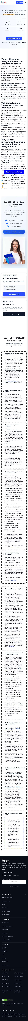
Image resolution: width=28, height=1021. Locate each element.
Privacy (15, 1016)
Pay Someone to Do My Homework (7, 991)
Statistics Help (18, 986)
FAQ (3, 954)
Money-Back (10, 1016)
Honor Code (5, 933)
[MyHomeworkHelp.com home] (5, 860)
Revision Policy (5, 929)
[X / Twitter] (10, 1010)
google (17, 786)
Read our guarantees (14, 886)
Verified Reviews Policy (7, 936)
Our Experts (4, 961)
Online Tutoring (5, 976)
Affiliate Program (6, 914)
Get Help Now (20, 2)
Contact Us (4, 951)
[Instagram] (14, 1010)
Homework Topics (6, 911)
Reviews (4, 958)
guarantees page (16, 546)
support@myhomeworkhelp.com (11, 875)
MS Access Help (6, 986)
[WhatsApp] (3, 1010)
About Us (4, 948)
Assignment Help (6, 901)
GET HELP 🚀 (14, 881)
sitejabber (11, 787)
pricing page (11, 646)
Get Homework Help (13, 38)
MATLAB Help (5, 980)
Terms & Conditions (6, 939)
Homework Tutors (19, 976)
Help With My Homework (18, 991)
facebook (7, 787)
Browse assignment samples (13, 314)
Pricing (3, 904)
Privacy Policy (13, 580)
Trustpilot (20, 787)
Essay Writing (5, 973)
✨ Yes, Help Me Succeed (14, 232)
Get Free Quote (13, 294)
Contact (24, 1016)
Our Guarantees (5, 922)
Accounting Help (6, 983)
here (19, 789)
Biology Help (18, 983)
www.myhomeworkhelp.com (11, 381)
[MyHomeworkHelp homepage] (6, 2)
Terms (20, 1016)
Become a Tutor (5, 965)
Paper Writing (18, 980)
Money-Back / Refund (7, 926)
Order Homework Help (7, 897)
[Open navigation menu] (25, 2)
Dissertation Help (19, 973)
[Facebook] (6, 1010)
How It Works (5, 907)
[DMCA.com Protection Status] (7, 1000)
